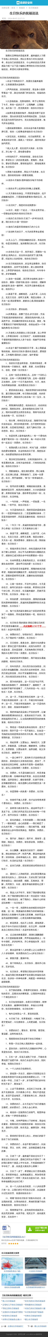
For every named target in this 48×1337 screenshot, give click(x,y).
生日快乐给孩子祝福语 (34, 1312)
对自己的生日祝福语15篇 (35, 1308)
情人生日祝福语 (8, 1301)
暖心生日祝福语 (31, 1319)
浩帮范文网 (21, 1334)
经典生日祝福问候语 (33, 1316)
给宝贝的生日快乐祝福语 (35, 1301)
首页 (13, 8)
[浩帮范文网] (24, 3)
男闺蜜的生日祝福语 (33, 1305)
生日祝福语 (33, 8)
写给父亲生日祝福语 (10, 1308)
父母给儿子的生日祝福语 (12, 1305)
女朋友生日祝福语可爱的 (12, 1312)
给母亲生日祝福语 (9, 1316)
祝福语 (22, 8)
